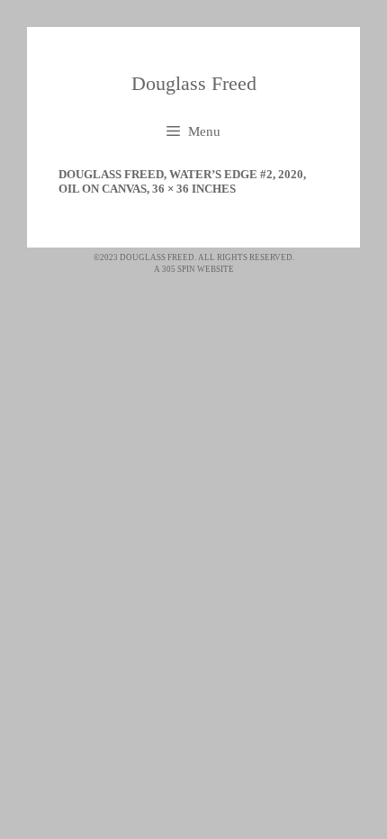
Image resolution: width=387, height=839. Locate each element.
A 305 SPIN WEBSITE (194, 269)
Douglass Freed (193, 83)
